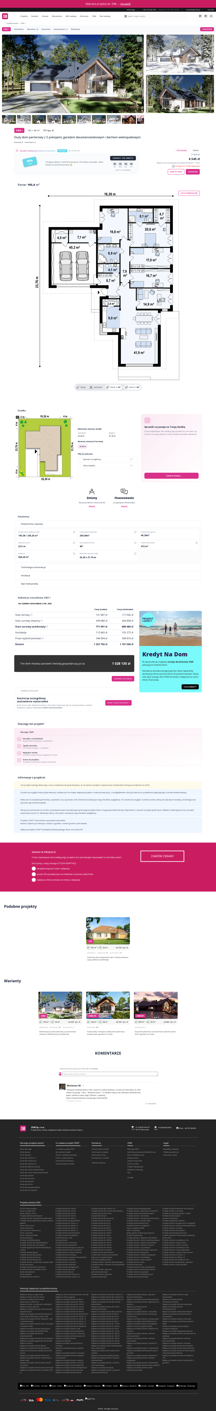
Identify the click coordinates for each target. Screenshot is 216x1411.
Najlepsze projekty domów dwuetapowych (143, 1299)
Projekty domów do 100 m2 (66, 1208)
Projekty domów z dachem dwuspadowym (107, 1262)
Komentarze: (30, 142)
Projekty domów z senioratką (138, 1216)
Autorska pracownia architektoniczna (141, 1152)
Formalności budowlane (65, 1161)
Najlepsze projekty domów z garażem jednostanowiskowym (105, 1371)
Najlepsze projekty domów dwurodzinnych (178, 1348)
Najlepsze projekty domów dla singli (69, 1370)
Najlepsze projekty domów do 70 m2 (105, 1328)
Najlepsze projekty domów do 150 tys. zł (71, 1316)
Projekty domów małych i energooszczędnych (171, 1217)
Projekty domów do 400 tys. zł (173, 1257)
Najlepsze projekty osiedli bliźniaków (34, 1331)
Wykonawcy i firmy (99, 1155)
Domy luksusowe (26, 1264)
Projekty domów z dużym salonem (175, 1245)
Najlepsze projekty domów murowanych (177, 1346)
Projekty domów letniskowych (102, 1252)
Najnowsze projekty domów (101, 1257)
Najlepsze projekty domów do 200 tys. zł (71, 1319)
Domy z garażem (26, 1233)
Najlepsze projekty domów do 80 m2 (69, 1299)
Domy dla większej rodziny (30, 1167)
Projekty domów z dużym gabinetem (176, 1250)
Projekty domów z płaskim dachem (69, 1252)
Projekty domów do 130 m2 (101, 1242)
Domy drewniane (26, 1228)
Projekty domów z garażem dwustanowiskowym (101, 1275)
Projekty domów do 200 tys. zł (67, 1225)
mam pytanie (176, 172)
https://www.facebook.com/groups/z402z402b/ (87, 1098)
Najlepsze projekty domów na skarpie (70, 1353)
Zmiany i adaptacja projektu (66, 1155)
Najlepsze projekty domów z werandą (176, 1319)
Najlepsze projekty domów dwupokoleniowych (137, 1308)
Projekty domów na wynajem (138, 1272)
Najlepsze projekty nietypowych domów (177, 1331)
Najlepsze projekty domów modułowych (142, 1355)
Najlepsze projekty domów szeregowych (142, 1324)
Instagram (170, 1386)
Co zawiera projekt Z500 (65, 1149)
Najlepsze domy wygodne (65, 1297)
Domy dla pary (25, 1155)
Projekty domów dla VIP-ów (30, 1257)
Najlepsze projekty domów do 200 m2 (70, 1309)
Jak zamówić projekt (63, 1152)
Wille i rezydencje (133, 1230)
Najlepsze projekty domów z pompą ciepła (143, 1319)
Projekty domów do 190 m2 (101, 1233)
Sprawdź (125, 3)
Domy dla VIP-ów (26, 1184)
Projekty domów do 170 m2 (101, 1230)
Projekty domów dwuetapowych (139, 1208)
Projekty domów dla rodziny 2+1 (68, 1274)
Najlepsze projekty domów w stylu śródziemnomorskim (140, 1368)
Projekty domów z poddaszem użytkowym (36, 1218)
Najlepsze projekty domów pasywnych (70, 1336)
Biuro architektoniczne (135, 1155)
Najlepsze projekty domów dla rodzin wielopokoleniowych (105, 1308)
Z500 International (98, 1163)
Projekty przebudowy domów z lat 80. (176, 1213)
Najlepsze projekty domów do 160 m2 (105, 1341)
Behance (133, 1386)
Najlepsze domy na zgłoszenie (31, 1294)
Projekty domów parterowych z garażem (142, 1250)
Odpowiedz (152, 1103)
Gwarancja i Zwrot (170, 1155)
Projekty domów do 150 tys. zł (67, 1223)
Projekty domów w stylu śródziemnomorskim (136, 1263)
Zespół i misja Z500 (134, 1161)
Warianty (32, 29)
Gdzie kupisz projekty (100, 1152)
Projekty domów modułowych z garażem (177, 1262)
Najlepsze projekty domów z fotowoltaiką (142, 1363)
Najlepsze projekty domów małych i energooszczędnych (175, 1327)
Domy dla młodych (27, 1181)
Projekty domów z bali (64, 1238)
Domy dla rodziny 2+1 (28, 1158)
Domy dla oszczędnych (28, 1190)
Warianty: (18, 142)
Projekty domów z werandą (172, 1211)
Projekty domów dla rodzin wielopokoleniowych (101, 1214)
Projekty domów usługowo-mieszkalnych (71, 1257)
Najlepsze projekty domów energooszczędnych (66, 1339)
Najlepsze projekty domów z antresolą (70, 1333)
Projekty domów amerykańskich (68, 1233)
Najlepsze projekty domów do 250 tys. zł (71, 1321)
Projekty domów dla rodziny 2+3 (103, 1208)
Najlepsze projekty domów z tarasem (70, 1363)
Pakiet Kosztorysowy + (118, 703)
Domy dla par (25, 1152)
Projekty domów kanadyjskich (67, 1235)
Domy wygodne (26, 1274)
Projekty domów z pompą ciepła (139, 1220)
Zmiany (45, 16)
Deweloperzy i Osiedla (100, 1158)
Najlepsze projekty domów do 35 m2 (105, 1316)
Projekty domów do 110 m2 (101, 1238)
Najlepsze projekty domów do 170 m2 (105, 1324)
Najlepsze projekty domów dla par (33, 1346)
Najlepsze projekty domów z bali (68, 1328)
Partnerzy (84, 16)
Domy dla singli (25, 1149)
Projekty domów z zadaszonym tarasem (177, 1252)
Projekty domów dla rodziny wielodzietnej (107, 1211)
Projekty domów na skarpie (66, 1255)
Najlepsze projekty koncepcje (102, 1367)
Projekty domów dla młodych (137, 1277)
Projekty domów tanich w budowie (69, 1250)
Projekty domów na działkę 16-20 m (33, 1269)
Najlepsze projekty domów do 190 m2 (105, 1326)
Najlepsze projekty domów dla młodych (177, 1311)
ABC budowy (71, 16)
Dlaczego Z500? (133, 1149)
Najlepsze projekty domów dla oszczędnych (36, 1338)
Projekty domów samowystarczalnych (141, 1269)
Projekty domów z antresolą (66, 1242)
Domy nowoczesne (27, 1225)
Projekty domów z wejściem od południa (142, 1238)
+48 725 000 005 (190, 1128)
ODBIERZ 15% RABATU (123, 158)
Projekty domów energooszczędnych (70, 1247)
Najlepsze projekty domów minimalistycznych (172, 1308)
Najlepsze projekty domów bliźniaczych (141, 1321)
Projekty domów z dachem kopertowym (142, 1242)
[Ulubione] (200, 16)
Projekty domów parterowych (31, 1216)
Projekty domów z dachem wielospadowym (143, 1240)
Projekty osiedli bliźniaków (30, 1240)
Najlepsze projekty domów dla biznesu (35, 1355)
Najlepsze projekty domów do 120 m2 (70, 1304)
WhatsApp (191, 1386)
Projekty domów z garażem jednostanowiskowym (101, 1270)
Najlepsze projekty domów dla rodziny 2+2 (107, 1297)
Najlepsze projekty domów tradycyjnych (35, 1328)
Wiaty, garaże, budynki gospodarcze (140, 1233)
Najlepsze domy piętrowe (29, 1307)
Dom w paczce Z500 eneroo (30, 1230)
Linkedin (151, 1386)
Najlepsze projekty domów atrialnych (70, 1365)
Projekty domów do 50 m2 (101, 1225)
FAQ (128, 1172)
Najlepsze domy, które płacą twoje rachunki (72, 1294)
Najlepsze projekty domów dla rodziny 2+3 (107, 1299)
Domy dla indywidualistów (30, 1187)
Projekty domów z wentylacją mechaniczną (143, 1218)
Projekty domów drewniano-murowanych (178, 1208)
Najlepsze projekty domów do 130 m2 (105, 1336)
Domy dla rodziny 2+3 (28, 1164)
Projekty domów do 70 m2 (101, 1235)
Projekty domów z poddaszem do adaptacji (178, 1223)
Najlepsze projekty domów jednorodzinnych (37, 1367)
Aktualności (57, 16)
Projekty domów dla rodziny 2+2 (68, 1277)
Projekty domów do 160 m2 (101, 1247)
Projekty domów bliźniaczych (137, 1223)
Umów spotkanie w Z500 (65, 1164)
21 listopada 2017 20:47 (73, 1101)
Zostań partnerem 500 (100, 1149)
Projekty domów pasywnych (66, 1245)
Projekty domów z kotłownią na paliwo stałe (36, 1262)
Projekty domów (12, 23)
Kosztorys (46, 29)
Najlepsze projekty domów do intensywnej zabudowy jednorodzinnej (178, 1351)
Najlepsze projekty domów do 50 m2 (105, 1319)
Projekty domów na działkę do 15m (175, 1240)
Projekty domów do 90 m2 (101, 1220)
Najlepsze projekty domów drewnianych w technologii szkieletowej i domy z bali (36, 1315)
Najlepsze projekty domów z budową (176, 1343)
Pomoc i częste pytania (64, 1158)
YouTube (44, 1386)
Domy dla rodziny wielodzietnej (32, 1170)
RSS (27, 1386)
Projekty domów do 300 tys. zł (67, 1230)
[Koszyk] (206, 16)
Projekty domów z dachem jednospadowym (179, 1225)
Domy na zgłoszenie (27, 1211)
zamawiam (207, 29)
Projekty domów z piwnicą (65, 1259)
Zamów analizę (173, 475)
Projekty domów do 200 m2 (66, 1216)
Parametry (19, 29)
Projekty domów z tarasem (66, 1262)
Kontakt (130, 1177)
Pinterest (97, 1386)
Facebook (78, 1386)
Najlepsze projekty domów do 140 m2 (105, 1338)
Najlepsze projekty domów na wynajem (177, 1304)
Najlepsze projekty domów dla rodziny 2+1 (107, 1294)
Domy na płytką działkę (135, 1228)
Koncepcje (95, 1267)
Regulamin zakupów (171, 1149)
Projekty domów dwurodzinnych (174, 1233)
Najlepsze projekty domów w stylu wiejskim (143, 1365)
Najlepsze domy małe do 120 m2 (32, 1297)
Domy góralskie (61, 1240)
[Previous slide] (6, 119)
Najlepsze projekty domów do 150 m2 (70, 1307)
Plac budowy (105, 16)
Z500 (94, 16)
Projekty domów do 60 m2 (101, 1228)
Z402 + (6, 29)
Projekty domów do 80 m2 (29, 1277)
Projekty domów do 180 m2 (101, 1240)
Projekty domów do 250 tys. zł (67, 1228)
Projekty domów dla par (29, 1252)
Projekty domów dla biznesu (31, 1259)
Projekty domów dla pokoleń (31, 1255)
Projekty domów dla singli (65, 1269)
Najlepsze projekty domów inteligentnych (71, 1367)
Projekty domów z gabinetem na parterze (142, 1211)
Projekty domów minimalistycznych (140, 1274)
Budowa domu (132, 1158)
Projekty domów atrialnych (66, 1264)
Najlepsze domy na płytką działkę (139, 1326)
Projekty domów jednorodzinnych (33, 1267)
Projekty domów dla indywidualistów (34, 1242)
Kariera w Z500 (133, 1164)
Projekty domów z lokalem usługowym (141, 1255)
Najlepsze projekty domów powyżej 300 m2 (72, 1314)
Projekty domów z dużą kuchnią (174, 1242)
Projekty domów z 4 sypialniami (138, 1247)
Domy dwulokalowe (27, 1272)
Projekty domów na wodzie (101, 1250)
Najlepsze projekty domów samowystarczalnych (172, 1300)
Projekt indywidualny (135, 1167)
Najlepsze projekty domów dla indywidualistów (31, 1334)
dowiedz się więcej (123, 678)
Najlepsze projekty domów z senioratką (142, 1311)
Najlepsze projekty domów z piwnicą (69, 1360)
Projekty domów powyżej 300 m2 (68, 1220)
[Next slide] (140, 119)
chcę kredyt (190, 686)
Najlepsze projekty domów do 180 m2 (105, 1333)
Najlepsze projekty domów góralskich (70, 1331)
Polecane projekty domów (101, 1259)
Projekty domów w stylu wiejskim (139, 1259)
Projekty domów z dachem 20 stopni (140, 1245)
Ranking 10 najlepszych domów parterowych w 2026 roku (32, 1300)
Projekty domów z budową (172, 1228)
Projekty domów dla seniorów (102, 1218)
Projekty (24, 16)
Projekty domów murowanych (173, 1230)
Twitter (115, 1386)
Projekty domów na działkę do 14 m (175, 1247)
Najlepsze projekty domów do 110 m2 (105, 1331)
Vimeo (59, 1386)
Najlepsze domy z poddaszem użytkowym (36, 1304)
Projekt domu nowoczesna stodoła (104, 1255)
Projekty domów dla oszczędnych (32, 1245)
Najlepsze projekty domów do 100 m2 (70, 1302)
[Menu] (211, 16)
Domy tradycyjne (26, 1238)
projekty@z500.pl (164, 1127)
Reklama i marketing (135, 1170)
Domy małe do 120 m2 (28, 1213)
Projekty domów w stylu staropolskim (141, 1267)
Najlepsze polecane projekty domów (105, 1355)
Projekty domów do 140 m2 (101, 1245)
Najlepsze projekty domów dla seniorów (106, 1311)
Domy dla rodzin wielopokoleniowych (34, 1172)
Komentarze (61, 29)
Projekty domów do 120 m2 (66, 1211)
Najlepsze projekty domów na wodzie (105, 1343)
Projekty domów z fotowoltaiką (138, 1257)
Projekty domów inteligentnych (67, 1267)
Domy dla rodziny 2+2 (28, 1161)
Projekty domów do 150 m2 (66, 1213)
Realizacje (75, 29)
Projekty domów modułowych (138, 1252)
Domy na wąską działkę (29, 1235)
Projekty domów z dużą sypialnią (174, 1264)
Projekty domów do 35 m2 (101, 1223)
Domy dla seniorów (27, 1178)
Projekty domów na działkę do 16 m (175, 1259)
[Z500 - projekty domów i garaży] (5, 16)
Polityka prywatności (171, 1152)
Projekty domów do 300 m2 (66, 1218)
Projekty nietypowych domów (173, 1220)
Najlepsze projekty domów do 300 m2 (70, 1311)
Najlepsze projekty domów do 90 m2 (105, 1314)
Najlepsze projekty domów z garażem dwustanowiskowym (141, 1295)
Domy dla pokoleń (27, 1175)
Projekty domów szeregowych (138, 1225)
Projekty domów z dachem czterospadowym (108, 1264)
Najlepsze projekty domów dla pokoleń (35, 1348)
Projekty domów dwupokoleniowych (140, 1213)
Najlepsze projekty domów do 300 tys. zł (71, 1324)
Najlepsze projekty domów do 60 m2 (105, 1321)
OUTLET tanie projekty (28, 1208)
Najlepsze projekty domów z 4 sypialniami (142, 1348)
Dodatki (34, 16)
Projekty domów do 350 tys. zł (173, 1255)
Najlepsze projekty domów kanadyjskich (71, 1326)
